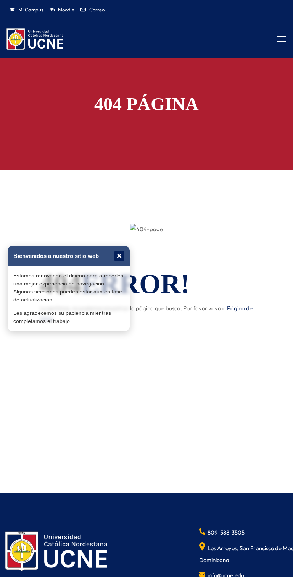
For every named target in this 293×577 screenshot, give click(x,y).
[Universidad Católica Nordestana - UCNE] (35, 39)
